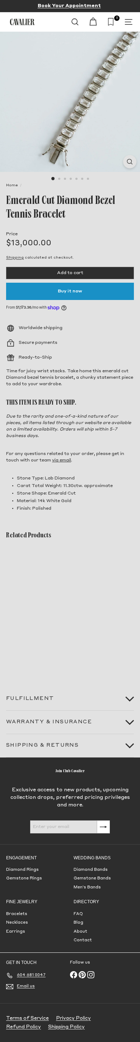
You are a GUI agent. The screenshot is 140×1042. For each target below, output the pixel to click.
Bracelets (16, 914)
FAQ (78, 914)
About (80, 932)
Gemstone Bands (92, 879)
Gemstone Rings (24, 879)
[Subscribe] (103, 826)
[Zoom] (129, 161)
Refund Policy (23, 1027)
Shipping (15, 257)
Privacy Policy (73, 1018)
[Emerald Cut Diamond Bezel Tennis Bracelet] (51, 609)
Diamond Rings (22, 870)
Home (12, 185)
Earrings (15, 932)
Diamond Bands (91, 870)
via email (61, 460)
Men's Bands (87, 887)
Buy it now (70, 291)
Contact (83, 940)
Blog (78, 923)
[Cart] (93, 22)
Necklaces (17, 923)
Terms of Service (27, 1018)
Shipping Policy (66, 1027)
